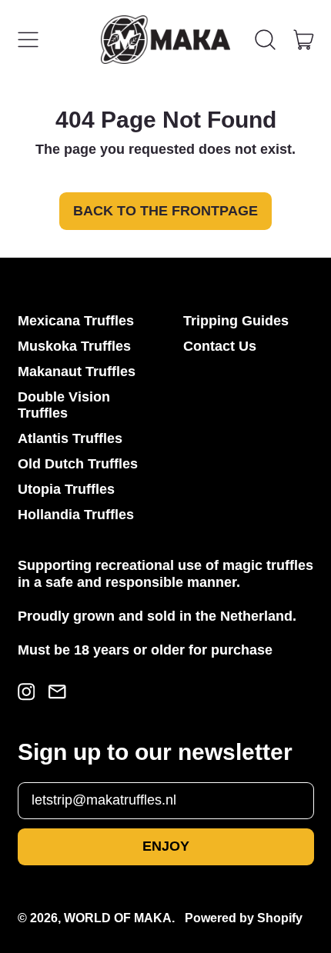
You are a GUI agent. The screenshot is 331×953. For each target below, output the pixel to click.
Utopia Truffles (66, 489)
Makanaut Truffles (76, 371)
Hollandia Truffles (76, 514)
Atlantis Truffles (70, 438)
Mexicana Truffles (76, 320)
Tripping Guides (236, 320)
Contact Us (219, 346)
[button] (265, 40)
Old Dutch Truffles (78, 464)
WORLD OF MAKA (118, 918)
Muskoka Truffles (74, 346)
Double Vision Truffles (64, 405)
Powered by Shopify (244, 918)
